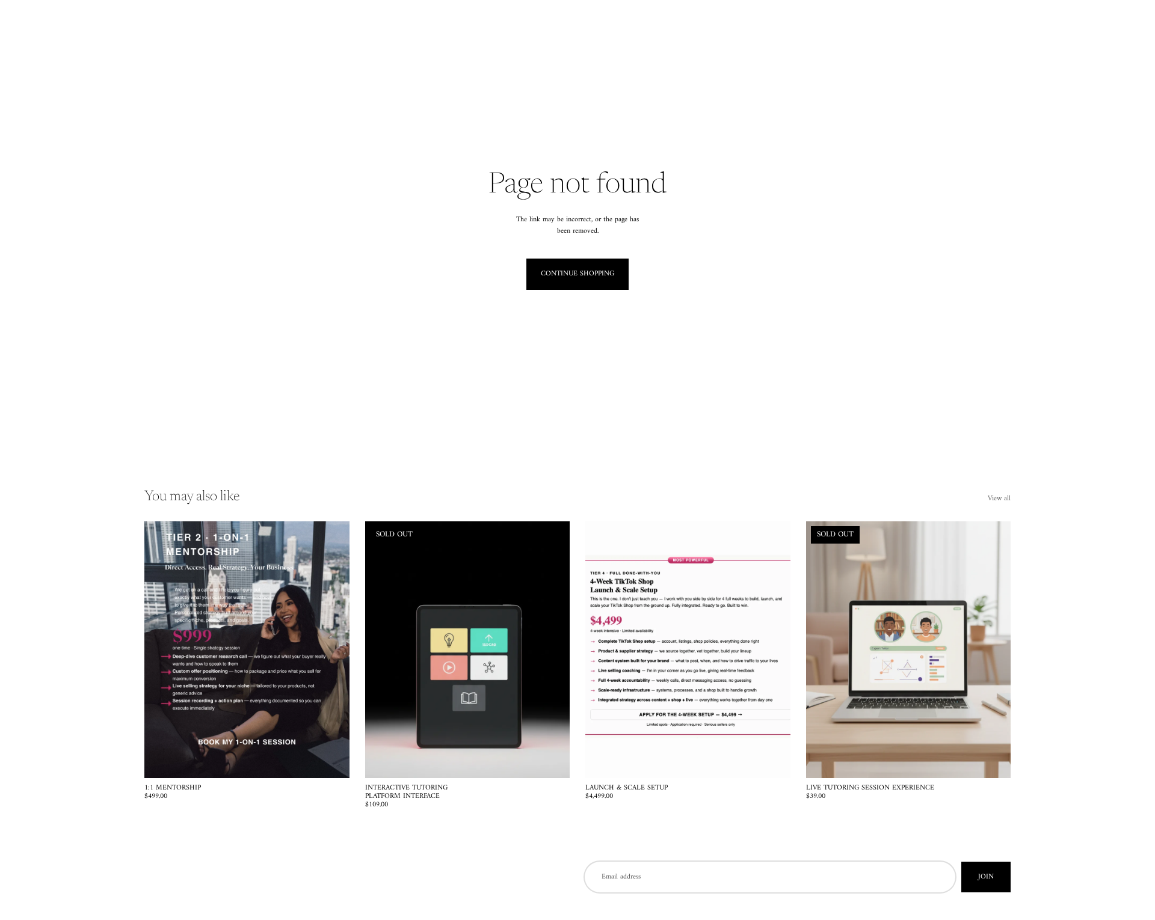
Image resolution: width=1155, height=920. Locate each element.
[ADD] (331, 759)
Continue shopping (577, 274)
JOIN (986, 877)
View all (999, 498)
